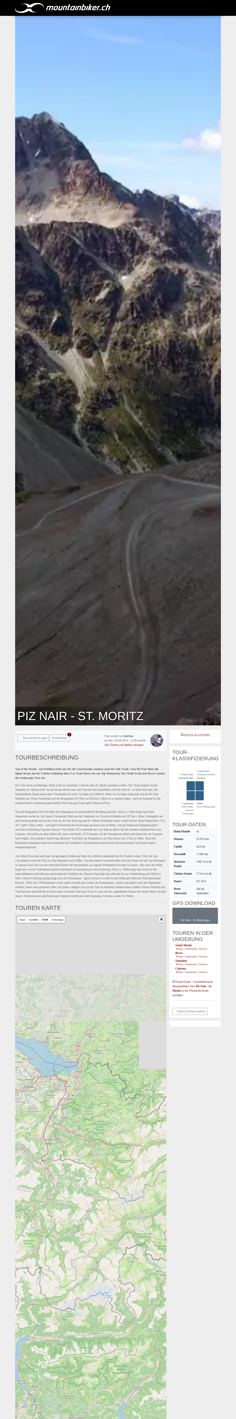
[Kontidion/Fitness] (199, 786)
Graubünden (191, 949)
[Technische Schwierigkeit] (191, 786)
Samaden (181, 960)
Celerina (180, 968)
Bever (179, 953)
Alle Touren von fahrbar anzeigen (123, 744)
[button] (161, 919)
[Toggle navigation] (217, 8)
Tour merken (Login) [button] (34, 737)
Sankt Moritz (183, 945)
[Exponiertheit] (191, 795)
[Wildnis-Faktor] (199, 795)
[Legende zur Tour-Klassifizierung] (173, 764)
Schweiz (203, 949)
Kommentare (61, 736)
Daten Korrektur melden (191, 1011)
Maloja (180, 949)
